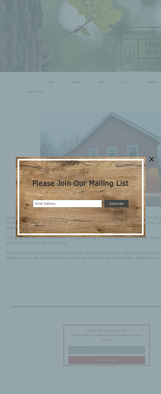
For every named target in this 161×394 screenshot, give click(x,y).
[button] (151, 159)
